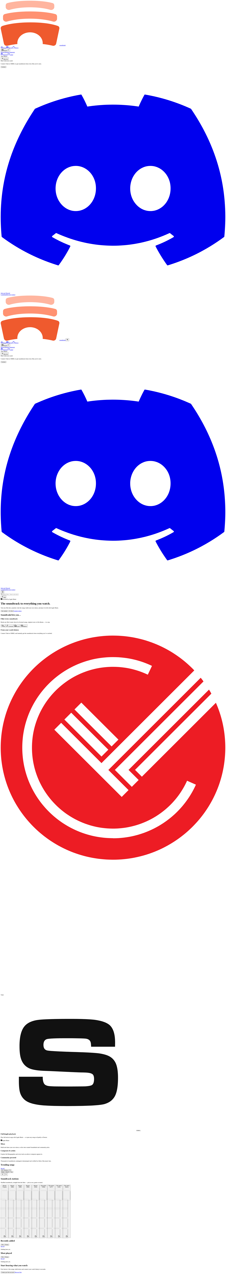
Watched (5, 54)
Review (9, 294)
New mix (6, 59)
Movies (10, 48)
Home (4, 48)
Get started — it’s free (7, 611)
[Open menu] (2, 592)
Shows (16, 48)
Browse (5, 50)
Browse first (18, 1272)
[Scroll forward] (6, 1174)
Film (2, 1244)
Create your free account (7, 1272)
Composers (12, 52)
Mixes (2, 52)
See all (2, 1168)
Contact (13, 294)
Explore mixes (18, 611)
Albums (6, 52)
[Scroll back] (2, 1174)
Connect (3, 67)
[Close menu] (67, 339)
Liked (11, 54)
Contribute (4, 294)
